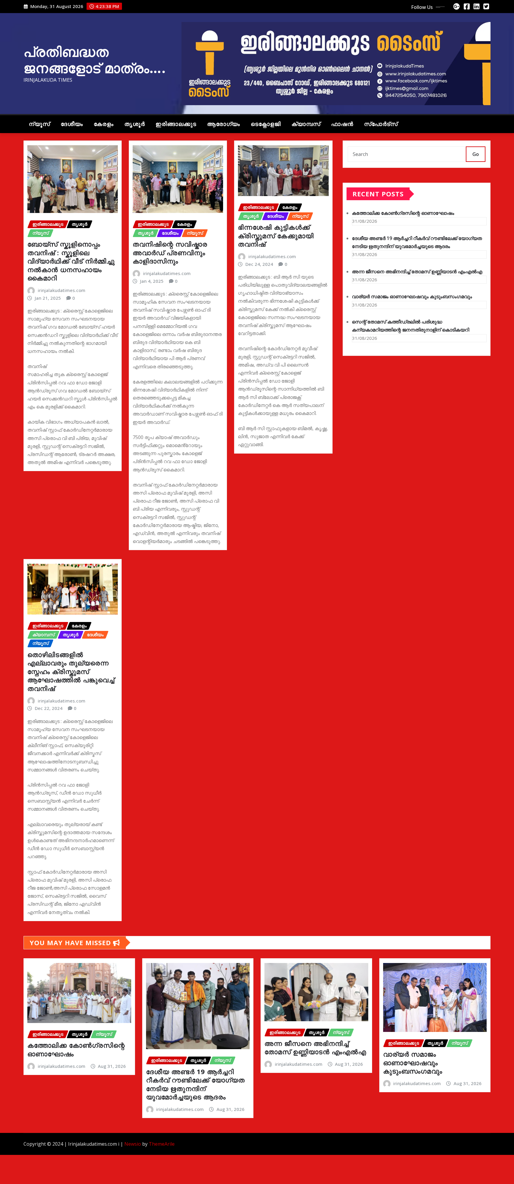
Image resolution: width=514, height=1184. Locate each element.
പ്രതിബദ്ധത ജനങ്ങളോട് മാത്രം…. (94, 59)
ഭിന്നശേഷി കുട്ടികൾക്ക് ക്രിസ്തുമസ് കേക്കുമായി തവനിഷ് (276, 235)
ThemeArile (162, 1144)
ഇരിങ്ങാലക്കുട (176, 124)
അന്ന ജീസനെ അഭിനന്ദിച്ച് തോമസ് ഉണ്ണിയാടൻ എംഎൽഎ (417, 271)
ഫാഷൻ (342, 124)
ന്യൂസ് (39, 124)
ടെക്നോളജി (266, 124)
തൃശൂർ (134, 124)
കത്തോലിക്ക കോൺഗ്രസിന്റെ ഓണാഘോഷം (403, 213)
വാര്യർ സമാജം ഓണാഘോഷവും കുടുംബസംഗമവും (412, 296)
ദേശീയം (72, 124)
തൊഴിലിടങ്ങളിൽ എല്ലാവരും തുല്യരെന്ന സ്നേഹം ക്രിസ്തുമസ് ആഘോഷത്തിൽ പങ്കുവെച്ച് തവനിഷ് (71, 671)
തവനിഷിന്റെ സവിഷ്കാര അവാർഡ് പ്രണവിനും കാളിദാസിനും (170, 252)
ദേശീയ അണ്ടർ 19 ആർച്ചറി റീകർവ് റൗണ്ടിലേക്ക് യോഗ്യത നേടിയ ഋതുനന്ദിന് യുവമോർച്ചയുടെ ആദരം (195, 1084)
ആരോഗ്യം (223, 124)
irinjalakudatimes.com (61, 290)
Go (475, 154)
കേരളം (104, 124)
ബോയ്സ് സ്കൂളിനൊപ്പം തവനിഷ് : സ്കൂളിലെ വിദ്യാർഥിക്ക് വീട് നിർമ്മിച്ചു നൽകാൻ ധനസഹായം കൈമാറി (71, 260)
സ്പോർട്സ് (381, 124)
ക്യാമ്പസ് (306, 124)
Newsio (132, 1144)
